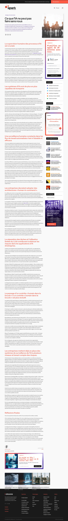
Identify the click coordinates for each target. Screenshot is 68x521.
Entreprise (34, 504)
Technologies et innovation (53, 88)
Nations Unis (56, 500)
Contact (6, 506)
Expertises (24, 494)
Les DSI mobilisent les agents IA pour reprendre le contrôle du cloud (14, 488)
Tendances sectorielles (53, 98)
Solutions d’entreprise (25, 507)
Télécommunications (47, 507)
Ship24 (55, 502)
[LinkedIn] (10, 35)
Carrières (7, 509)
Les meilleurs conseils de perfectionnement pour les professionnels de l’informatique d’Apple (56, 109)
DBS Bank (56, 506)
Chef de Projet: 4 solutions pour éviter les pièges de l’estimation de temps (56, 188)
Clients (55, 494)
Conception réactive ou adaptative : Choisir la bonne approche (56, 150)
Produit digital (24, 500)
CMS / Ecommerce (35, 500)
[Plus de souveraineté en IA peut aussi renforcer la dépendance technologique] (27, 473)
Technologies (35, 494)
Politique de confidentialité (59, 519)
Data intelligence (24, 511)
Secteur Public (46, 505)
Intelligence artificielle (10, 450)
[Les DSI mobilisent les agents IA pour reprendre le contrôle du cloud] (14, 473)
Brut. (55, 498)
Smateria (56, 504)
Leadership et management (53, 93)
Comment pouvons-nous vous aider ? (53, 68)
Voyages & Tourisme (47, 514)
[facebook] (5, 503)
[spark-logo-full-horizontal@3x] (10, 4)
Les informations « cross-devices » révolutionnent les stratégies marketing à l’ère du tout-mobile (56, 182)
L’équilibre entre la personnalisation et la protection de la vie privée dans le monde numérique (55, 169)
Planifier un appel (37, 466)
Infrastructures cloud (25, 509)
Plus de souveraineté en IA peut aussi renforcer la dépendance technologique (27, 488)
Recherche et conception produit (54, 90)
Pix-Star (55, 509)
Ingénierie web (24, 505)
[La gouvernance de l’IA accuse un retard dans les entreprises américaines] (41, 473)
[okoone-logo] (9, 493)
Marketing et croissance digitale (54, 95)
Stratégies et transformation (10, 15)
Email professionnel (50, 63)
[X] (8, 35)
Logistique (45, 498)
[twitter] (7, 503)
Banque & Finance (46, 512)
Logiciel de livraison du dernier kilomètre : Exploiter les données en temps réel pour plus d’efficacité (56, 144)
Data (33, 506)
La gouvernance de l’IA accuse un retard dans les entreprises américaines (40, 488)
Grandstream (56, 507)
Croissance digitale (25, 513)
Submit (60, 128)
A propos (6, 511)
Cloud (33, 502)
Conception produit (25, 502)
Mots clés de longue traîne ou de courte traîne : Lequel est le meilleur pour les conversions (56, 175)
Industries (45, 494)
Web (33, 498)
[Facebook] (6, 35)
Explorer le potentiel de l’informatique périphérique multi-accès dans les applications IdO (56, 163)
